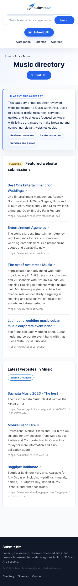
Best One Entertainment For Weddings (30, 188)
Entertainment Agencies (27, 227)
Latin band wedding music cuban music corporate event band (34, 323)
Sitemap (41, 41)
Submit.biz (11, 547)
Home (7, 56)
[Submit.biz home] (39, 7)
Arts (17, 56)
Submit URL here (20, 377)
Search (64, 20)
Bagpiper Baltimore (23, 467)
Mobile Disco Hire (22, 425)
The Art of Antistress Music (30, 265)
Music (27, 56)
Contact (56, 41)
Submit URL (41, 32)
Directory (8, 576)
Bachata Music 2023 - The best (33, 393)
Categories (23, 41)
